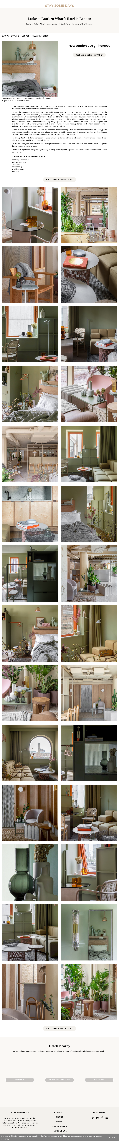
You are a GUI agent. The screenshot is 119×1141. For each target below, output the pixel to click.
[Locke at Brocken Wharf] (30, 70)
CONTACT (59, 1112)
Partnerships (59, 1126)
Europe (5, 36)
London (26, 36)
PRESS (59, 1121)
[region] (59, 1137)
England (15, 36)
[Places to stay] (59, 5)
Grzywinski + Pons (45, 117)
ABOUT (59, 1117)
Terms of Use (59, 1130)
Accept (112, 1137)
